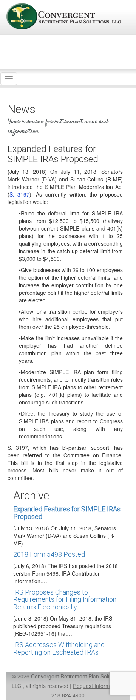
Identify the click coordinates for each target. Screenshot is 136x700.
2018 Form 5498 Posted (49, 554)
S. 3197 (19, 194)
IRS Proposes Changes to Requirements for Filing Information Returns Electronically (64, 599)
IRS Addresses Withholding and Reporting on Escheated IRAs (59, 648)
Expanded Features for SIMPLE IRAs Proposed (67, 512)
